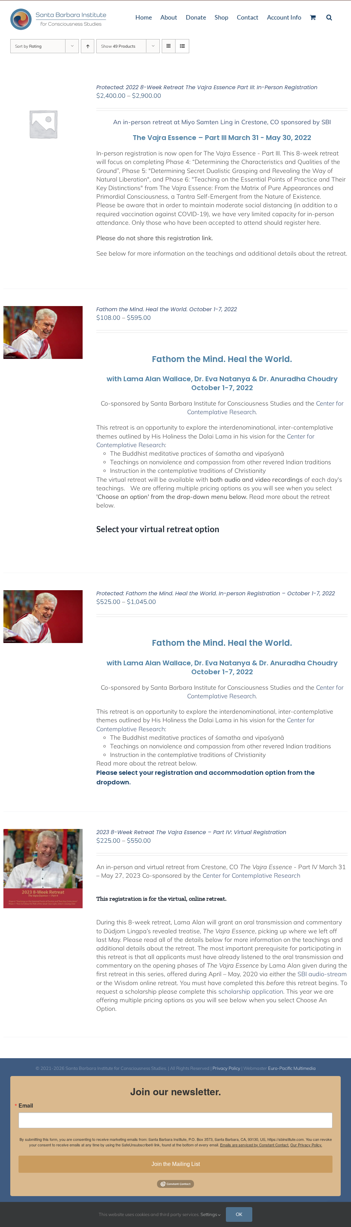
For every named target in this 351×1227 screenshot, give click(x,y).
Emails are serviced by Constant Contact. (254, 1144)
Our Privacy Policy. (306, 1144)
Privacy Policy (226, 1068)
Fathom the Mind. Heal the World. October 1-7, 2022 (166, 309)
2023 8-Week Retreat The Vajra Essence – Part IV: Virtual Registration (191, 832)
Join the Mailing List (176, 1164)
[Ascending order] (87, 46)
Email (26, 1105)
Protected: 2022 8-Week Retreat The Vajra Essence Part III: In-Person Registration (206, 87)
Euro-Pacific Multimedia (292, 1068)
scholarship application (250, 991)
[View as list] (182, 46)
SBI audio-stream (322, 974)
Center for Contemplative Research (251, 875)
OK (239, 1214)
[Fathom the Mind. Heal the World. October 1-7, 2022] (43, 310)
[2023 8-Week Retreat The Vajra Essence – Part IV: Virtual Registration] (43, 833)
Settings (209, 1214)
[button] (329, 16)
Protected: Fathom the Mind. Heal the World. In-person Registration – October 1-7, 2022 (215, 593)
